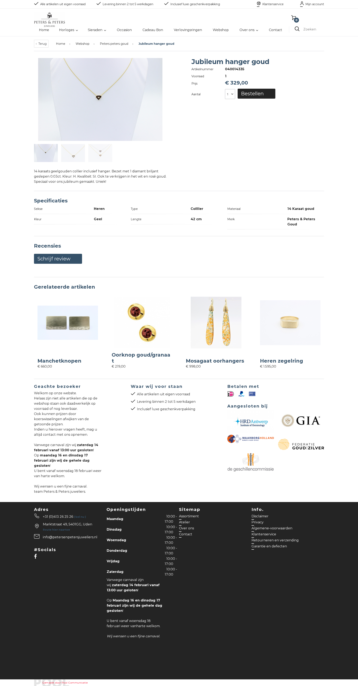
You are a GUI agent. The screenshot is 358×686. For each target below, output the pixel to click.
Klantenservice (273, 4)
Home (44, 30)
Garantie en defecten (269, 546)
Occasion (124, 30)
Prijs (194, 83)
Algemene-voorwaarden (272, 528)
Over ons (246, 30)
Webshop (221, 30)
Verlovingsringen (188, 30)
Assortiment (189, 516)
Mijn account (314, 4)
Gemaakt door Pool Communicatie (65, 682)
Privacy (258, 522)
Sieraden (95, 30)
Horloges (66, 30)
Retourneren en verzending (275, 540)
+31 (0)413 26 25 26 (64, 517)
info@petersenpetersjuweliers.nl (70, 537)
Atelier (184, 522)
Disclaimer (260, 516)
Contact (275, 30)
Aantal (196, 94)
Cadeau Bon (153, 30)
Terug (42, 44)
